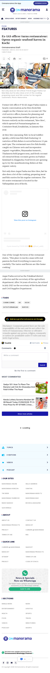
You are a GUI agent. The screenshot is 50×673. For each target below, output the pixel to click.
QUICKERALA (6, 508)
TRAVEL (28, 618)
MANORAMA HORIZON (10, 488)
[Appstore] (25, 646)
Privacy (5, 530)
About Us (5, 520)
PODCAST (5, 628)
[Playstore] (9, 646)
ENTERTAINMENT (21, 18)
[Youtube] (11, 662)
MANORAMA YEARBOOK (11, 498)
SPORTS (29, 613)
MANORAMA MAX (32, 498)
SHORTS (29, 628)
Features (9, 29)
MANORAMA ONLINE (9, 484)
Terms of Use (7, 535)
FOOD (4, 618)
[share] (9, 59)
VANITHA (29, 488)
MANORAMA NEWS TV (34, 493)
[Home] (2, 18)
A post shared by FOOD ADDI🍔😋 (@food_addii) (25, 246)
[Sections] (3, 10)
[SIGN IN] (46, 10)
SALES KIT (29, 547)
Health (4, 613)
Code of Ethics (32, 561)
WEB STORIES (30, 623)
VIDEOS (4, 623)
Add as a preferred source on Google (26, 319)
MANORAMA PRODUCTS (11, 525)
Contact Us (31, 520)
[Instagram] (7, 662)
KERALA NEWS (9, 18)
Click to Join (25, 589)
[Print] (14, 59)
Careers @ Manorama (35, 530)
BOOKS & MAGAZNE (33, 503)
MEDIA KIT (29, 525)
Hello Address (31, 484)
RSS (27, 535)
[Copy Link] (20, 59)
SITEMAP (5, 557)
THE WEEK (5, 493)
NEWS (30, 18)
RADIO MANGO (7, 503)
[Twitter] (15, 662)
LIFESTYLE (29, 608)
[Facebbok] (3, 662)
